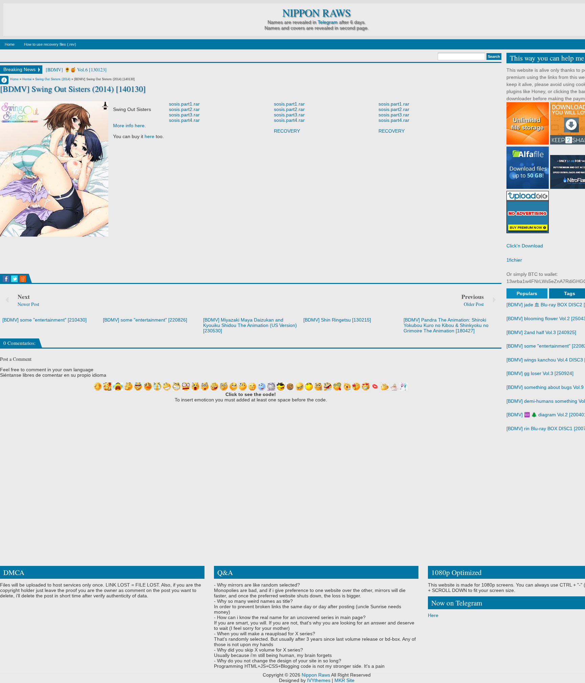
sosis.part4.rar (184, 120)
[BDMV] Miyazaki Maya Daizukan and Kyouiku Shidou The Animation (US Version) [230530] (250, 325)
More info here (129, 125)
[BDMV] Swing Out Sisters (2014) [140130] (73, 88)
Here (433, 615)
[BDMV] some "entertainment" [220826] (145, 320)
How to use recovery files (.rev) (50, 44)
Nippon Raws (316, 13)
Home (10, 44)
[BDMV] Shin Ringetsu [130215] (337, 320)
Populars (527, 293)
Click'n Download (524, 245)
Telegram (328, 22)
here (149, 136)
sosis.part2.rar (184, 109)
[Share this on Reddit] (23, 279)
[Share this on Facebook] (6, 279)
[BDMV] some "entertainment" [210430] (44, 320)
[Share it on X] (14, 279)
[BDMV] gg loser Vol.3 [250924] (539, 373)
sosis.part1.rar (184, 104)
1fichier (514, 260)
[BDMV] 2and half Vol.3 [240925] (541, 332)
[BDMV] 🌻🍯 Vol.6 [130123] (76, 69)
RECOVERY (287, 131)
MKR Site (344, 680)
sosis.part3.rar (184, 114)
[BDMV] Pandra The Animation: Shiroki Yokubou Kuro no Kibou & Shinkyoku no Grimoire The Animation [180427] (446, 325)
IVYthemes (318, 680)
